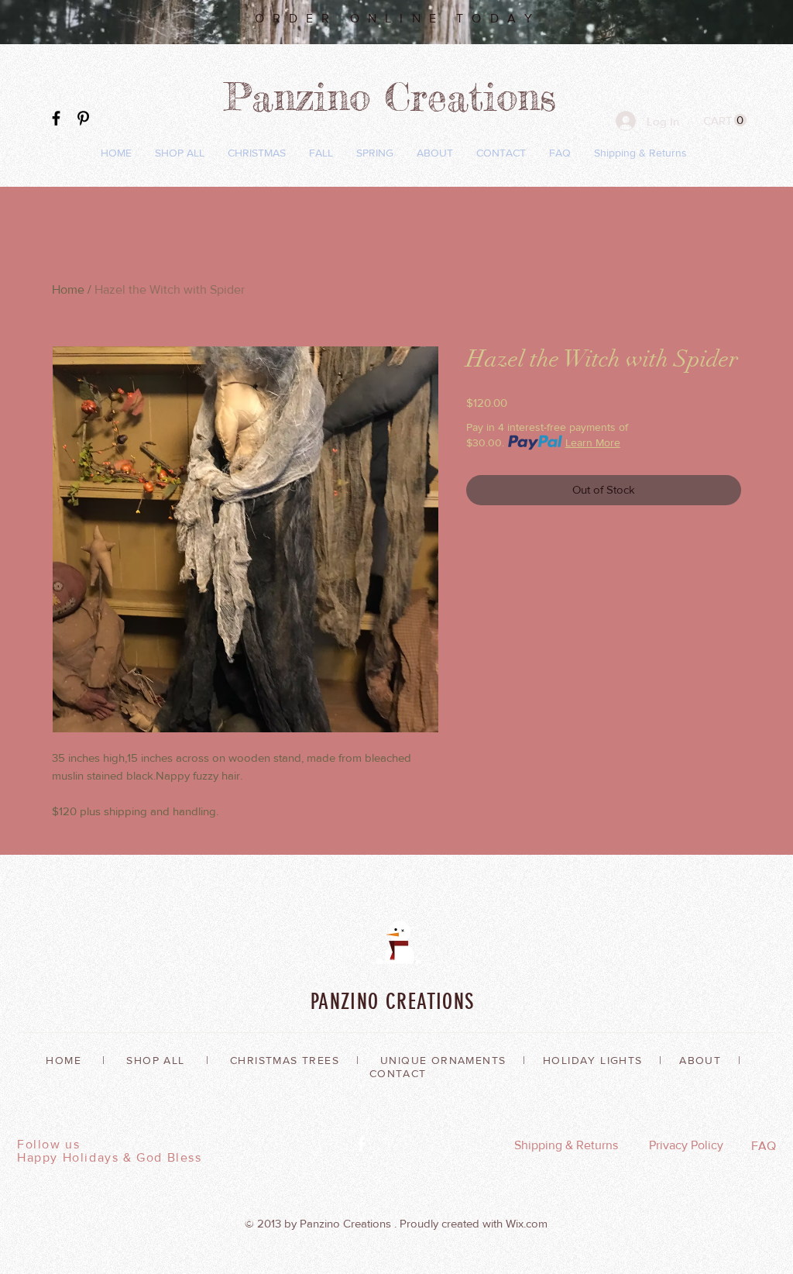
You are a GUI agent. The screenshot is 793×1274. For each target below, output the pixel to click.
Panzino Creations (397, 96)
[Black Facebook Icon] (56, 118)
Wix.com (527, 1223)
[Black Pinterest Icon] (83, 118)
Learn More (592, 442)
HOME (63, 1060)
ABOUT (700, 1060)
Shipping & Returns (566, 1145)
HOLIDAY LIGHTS (593, 1060)
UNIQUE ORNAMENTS (443, 1060)
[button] (725, 120)
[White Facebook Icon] (361, 1144)
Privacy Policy (686, 1145)
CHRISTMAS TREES (284, 1060)
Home (68, 289)
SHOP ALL (155, 1060)
